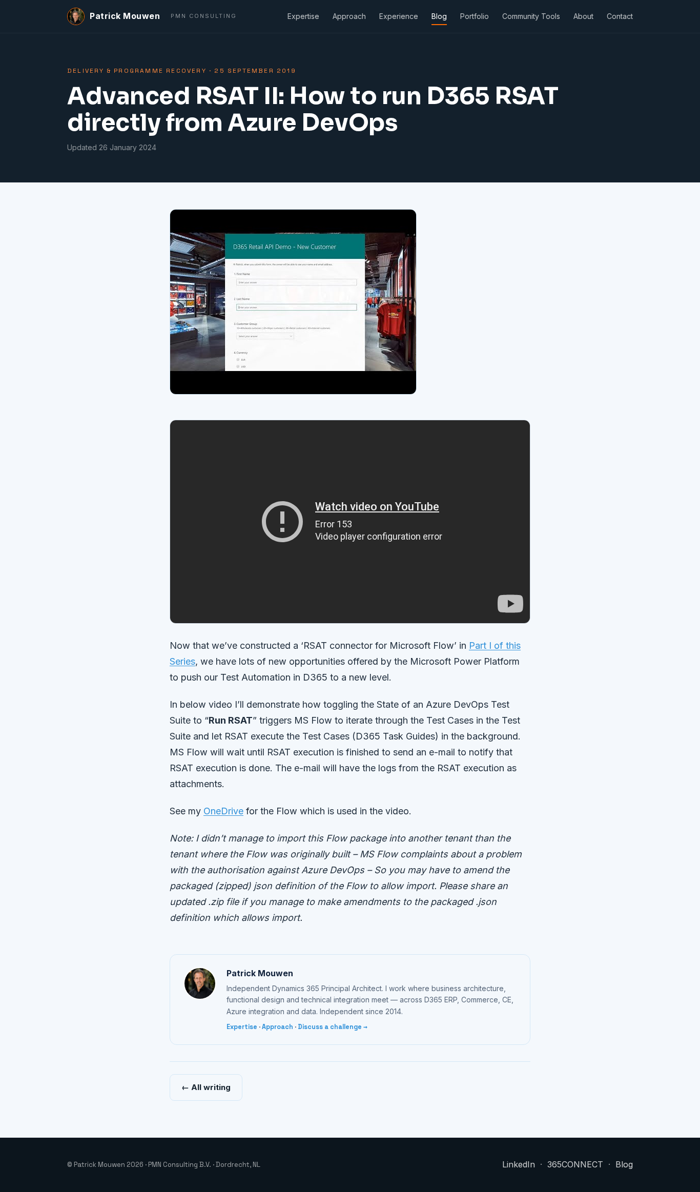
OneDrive (223, 811)
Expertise (303, 16)
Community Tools (531, 16)
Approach (349, 16)
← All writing (206, 1087)
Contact (620, 16)
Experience (398, 16)
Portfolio (474, 16)
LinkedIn (518, 1164)
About (583, 16)
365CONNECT (575, 1164)
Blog (439, 16)
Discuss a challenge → (332, 1027)
